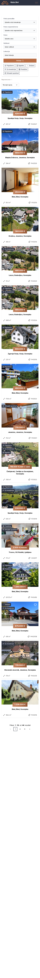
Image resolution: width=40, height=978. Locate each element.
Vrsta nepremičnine (10, 27)
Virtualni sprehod (13, 73)
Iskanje (18, 60)
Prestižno (24, 69)
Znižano (31, 65)
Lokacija (6, 51)
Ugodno (21, 65)
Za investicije (11, 69)
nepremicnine (6, 79)
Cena (5, 35)
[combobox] (20, 22)
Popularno (10, 65)
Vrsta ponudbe (8, 18)
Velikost (6, 43)
